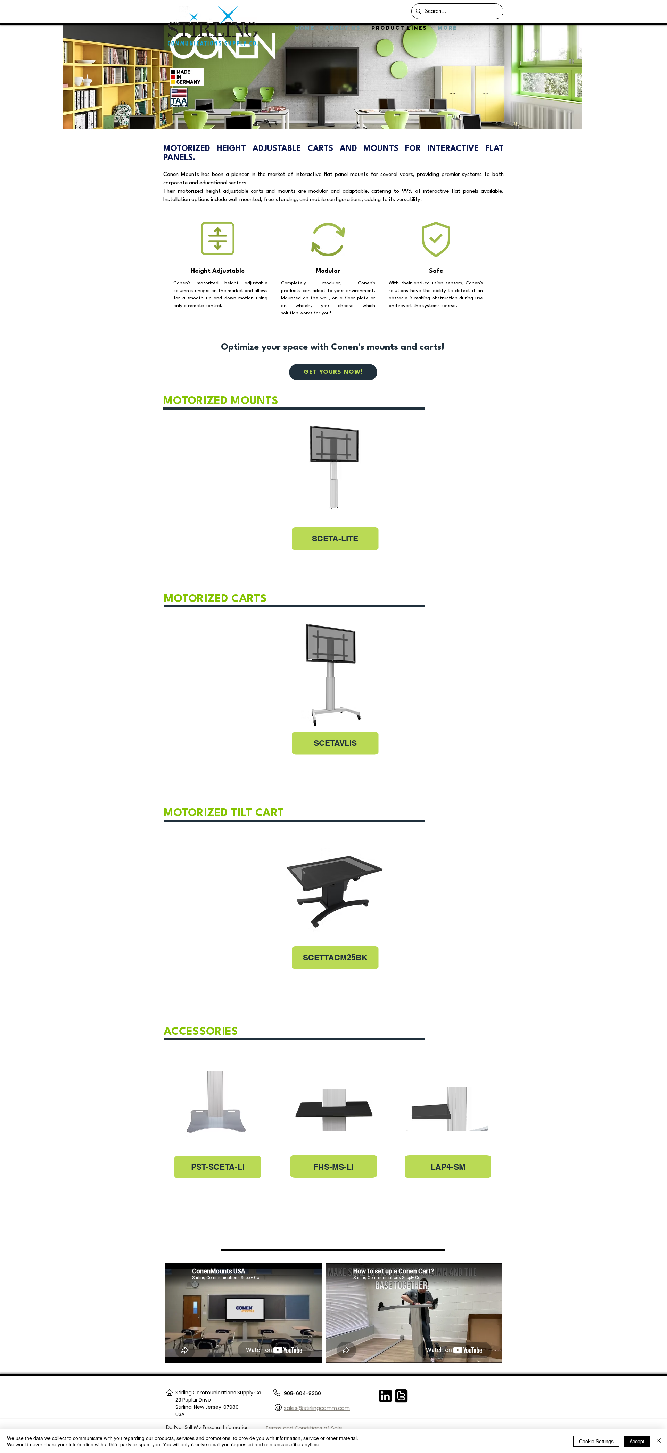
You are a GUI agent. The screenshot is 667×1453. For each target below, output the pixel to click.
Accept (636, 1441)
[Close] (658, 1441)
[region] (333, 500)
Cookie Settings (596, 1441)
